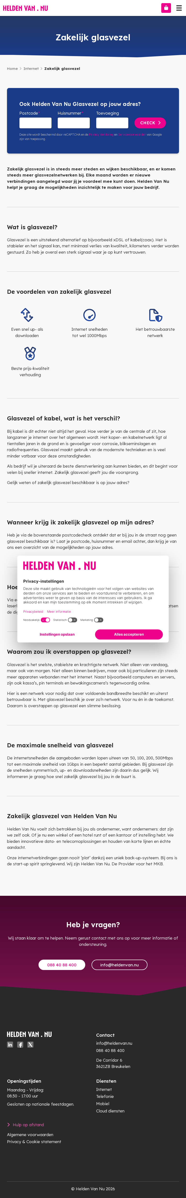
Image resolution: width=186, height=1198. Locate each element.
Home (12, 68)
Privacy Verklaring (101, 134)
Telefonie (105, 1096)
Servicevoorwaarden (132, 134)
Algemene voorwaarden (30, 1134)
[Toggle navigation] (179, 7)
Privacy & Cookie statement (34, 1141)
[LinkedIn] (10, 1044)
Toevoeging (107, 113)
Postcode (28, 113)
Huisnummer (69, 113)
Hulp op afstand (28, 1124)
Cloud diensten (110, 1110)
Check (147, 122)
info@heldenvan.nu (119, 964)
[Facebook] (20, 1044)
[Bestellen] (166, 8)
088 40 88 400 (62, 964)
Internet (31, 68)
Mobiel (102, 1103)
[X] (30, 1044)
